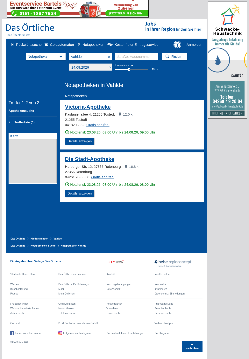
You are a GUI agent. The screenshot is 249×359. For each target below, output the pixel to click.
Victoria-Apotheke (88, 107)
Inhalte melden (162, 274)
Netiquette (160, 284)
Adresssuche (17, 313)
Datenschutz (113, 288)
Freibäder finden (19, 303)
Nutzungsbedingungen (118, 284)
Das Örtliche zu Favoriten (72, 274)
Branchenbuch (162, 308)
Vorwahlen (112, 308)
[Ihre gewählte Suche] (46, 56)
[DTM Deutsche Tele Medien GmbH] (130, 263)
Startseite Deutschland (23, 274)
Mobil (61, 288)
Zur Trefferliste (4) (21, 122)
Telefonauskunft (67, 313)
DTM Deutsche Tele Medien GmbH (78, 323)
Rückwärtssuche (29, 45)
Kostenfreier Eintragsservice (136, 45)
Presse (14, 293)
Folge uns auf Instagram (77, 333)
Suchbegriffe (161, 333)
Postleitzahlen (114, 303)
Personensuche (163, 313)
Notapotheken (93, 45)
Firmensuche (113, 313)
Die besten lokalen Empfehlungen (125, 333)
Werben (14, 284)
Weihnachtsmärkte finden (24, 308)
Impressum (160, 288)
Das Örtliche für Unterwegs (73, 284)
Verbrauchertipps (163, 323)
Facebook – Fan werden (28, 333)
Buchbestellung (19, 288)
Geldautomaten (62, 45)
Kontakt (110, 274)
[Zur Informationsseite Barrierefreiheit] (177, 45)
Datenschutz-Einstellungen (169, 293)
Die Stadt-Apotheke (89, 159)
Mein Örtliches (66, 293)
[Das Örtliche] (30, 29)
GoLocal (15, 323)
